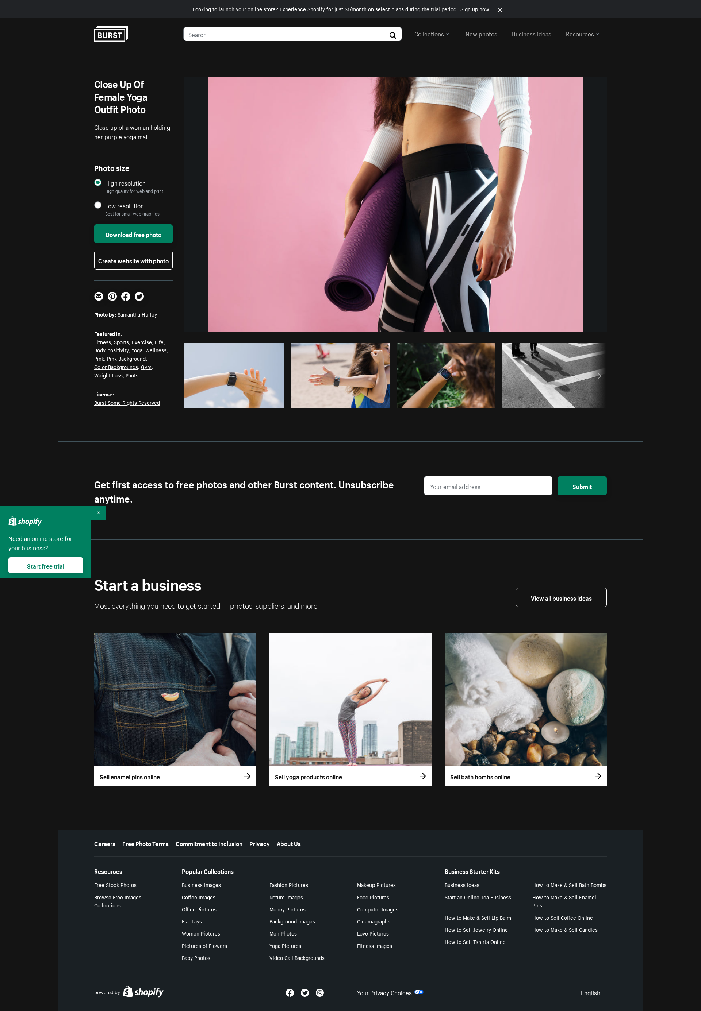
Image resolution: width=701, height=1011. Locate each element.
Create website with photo (133, 260)
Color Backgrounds (116, 367)
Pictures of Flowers (204, 945)
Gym (146, 367)
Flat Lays (192, 921)
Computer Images (377, 909)
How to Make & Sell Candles (565, 929)
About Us (289, 843)
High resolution (125, 183)
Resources (580, 33)
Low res (262, 401)
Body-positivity (111, 350)
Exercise (142, 342)
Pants (132, 375)
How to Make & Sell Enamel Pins (564, 901)
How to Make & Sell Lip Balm (478, 917)
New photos (481, 33)
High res (233, 401)
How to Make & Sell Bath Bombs (569, 884)
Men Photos (283, 933)
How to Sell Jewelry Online (476, 929)
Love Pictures (373, 933)
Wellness (155, 350)
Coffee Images (198, 897)
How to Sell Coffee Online (562, 917)
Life (159, 342)
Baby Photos (196, 957)
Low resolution (124, 205)
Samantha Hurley (137, 314)
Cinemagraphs (373, 921)
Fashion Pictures (288, 884)
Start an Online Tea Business (478, 897)
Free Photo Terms (145, 843)
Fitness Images (374, 945)
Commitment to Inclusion (209, 843)
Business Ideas (462, 884)
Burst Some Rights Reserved (127, 402)
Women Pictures (201, 933)
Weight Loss (108, 375)
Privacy (259, 843)
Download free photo (133, 234)
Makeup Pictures (376, 884)
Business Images (201, 884)
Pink (99, 358)
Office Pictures (199, 909)
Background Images (292, 921)
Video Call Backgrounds (297, 957)
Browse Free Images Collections (117, 901)
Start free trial (45, 565)
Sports (121, 342)
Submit (582, 486)
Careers (104, 843)
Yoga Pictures (285, 945)
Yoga (136, 350)
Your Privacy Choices (384, 992)
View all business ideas (561, 597)
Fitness (102, 342)
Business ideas (531, 33)
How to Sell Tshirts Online (475, 941)
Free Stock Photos (115, 884)
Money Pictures (287, 909)
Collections (429, 33)
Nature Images (286, 897)
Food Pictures (373, 897)
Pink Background (126, 358)
